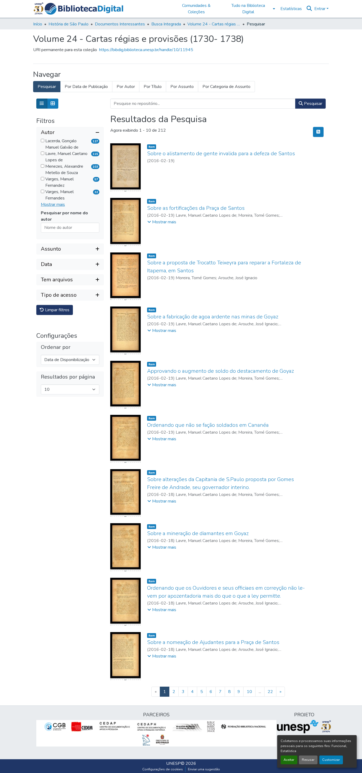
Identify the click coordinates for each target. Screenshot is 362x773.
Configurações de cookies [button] (162, 769)
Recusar (308, 759)
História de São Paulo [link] (68, 24)
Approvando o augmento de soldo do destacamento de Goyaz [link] (220, 371)
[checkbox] (42, 140)
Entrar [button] (320, 9)
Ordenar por (55, 347)
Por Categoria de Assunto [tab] (226, 87)
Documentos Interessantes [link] (120, 24)
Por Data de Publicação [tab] (86, 87)
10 (249, 692)
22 (270, 692)
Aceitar (289, 759)
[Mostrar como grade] (52, 104)
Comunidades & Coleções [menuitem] (196, 9)
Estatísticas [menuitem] (291, 9)
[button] (84, 8)
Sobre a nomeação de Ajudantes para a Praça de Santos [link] (213, 642)
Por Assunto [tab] (182, 87)
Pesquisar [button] (312, 103)
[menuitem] (249, 8)
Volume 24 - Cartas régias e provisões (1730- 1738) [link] (213, 24)
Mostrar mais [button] (53, 204)
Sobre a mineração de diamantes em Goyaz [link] (198, 533)
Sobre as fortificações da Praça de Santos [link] (196, 208)
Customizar (331, 759)
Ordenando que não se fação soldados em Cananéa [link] (208, 425)
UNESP (173, 763)
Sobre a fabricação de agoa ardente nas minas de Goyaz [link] (212, 316)
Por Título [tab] (153, 87)
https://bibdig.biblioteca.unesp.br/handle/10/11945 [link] (146, 50)
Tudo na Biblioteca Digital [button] (248, 9)
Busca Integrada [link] (166, 24)
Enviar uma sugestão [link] (204, 769)
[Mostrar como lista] (41, 104)
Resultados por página (68, 377)
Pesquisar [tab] (47, 87)
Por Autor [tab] (126, 87)
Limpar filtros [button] (56, 310)
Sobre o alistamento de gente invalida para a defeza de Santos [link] (221, 153)
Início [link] (37, 24)
